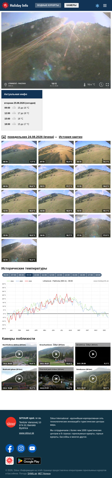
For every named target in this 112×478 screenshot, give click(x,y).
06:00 (6, 275)
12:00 (51, 275)
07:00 (13, 275)
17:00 (90, 275)
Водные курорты (48, 5)
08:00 (21, 275)
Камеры (71, 5)
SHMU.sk (32, 473)
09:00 (28, 275)
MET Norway (44, 473)
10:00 (36, 275)
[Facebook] (9, 448)
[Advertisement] (78, 110)
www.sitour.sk (26, 433)
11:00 (44, 275)
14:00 (67, 275)
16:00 (82, 275)
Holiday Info (12, 3)
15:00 (74, 275)
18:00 (97, 275)
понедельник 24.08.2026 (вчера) (31, 137)
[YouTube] (32, 448)
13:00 (59, 275)
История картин (70, 137)
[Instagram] (21, 448)
